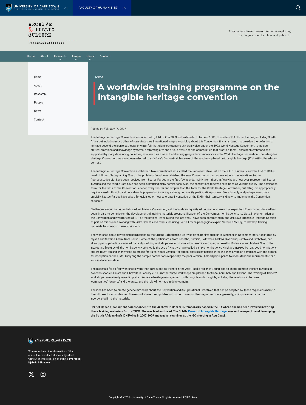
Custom (43, 374)
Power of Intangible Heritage (207, 311)
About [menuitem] (44, 56)
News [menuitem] (90, 56)
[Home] (32, 7)
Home (37, 77)
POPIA (186, 397)
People (38, 102)
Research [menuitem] (60, 56)
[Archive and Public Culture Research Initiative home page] (153, 33)
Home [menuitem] (31, 56)
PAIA (194, 397)
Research (40, 94)
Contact (39, 119)
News (37, 111)
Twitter (31, 374)
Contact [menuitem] (105, 56)
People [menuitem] (76, 56)
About (38, 85)
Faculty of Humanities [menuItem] (98, 7)
